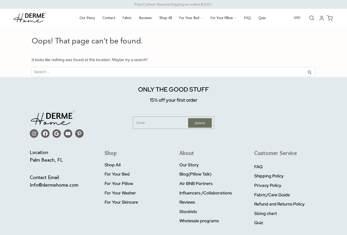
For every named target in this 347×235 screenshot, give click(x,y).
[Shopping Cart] (330, 18)
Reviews (145, 18)
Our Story (87, 18)
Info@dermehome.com (54, 185)
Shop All (165, 18)
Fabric (127, 18)
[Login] (322, 18)
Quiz (262, 18)
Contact (108, 18)
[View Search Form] (312, 18)
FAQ (247, 18)
